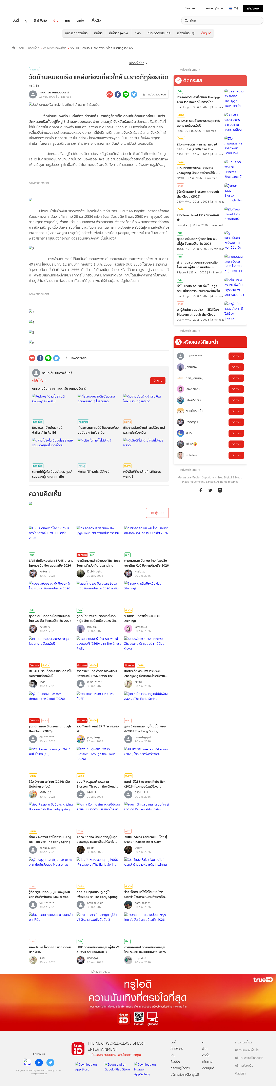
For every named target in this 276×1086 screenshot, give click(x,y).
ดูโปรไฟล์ (37, 380)
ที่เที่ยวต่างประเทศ (159, 33)
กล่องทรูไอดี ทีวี (215, 8)
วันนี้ (16, 20)
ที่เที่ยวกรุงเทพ (118, 33)
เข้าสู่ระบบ (253, 8)
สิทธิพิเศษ (40, 20)
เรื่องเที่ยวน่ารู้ (186, 33)
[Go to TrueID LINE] (220, 490)
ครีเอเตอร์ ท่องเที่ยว (54, 48)
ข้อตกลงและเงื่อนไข (189, 477)
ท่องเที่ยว (33, 48)
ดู (26, 20)
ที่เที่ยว (98, 33)
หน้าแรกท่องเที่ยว (76, 33)
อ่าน (56, 20)
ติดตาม (158, 381)
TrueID (25, 8)
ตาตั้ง (80, 20)
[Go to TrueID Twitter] (210, 490)
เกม (67, 20)
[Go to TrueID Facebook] (200, 490)
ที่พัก (138, 33)
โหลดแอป (191, 8)
